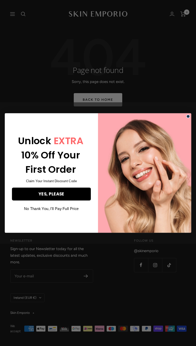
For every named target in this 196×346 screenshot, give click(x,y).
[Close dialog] (188, 116)
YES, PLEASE (51, 194)
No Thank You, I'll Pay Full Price (51, 209)
